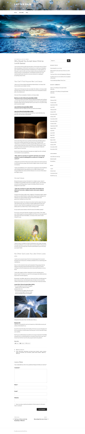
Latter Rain (23, 4)
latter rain (28, 352)
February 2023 (53, 100)
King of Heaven (20, 352)
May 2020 (52, 135)
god (17, 351)
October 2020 (53, 123)
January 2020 (53, 144)
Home (15, 12)
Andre (27, 59)
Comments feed (53, 173)
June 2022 (52, 107)
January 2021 (53, 116)
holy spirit (36, 351)
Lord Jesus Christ (36, 352)
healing (21, 351)
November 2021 (53, 114)
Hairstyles (52, 91)
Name (16, 384)
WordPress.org (53, 175)
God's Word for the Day (55, 156)
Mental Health (20, 349)
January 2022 (53, 111)
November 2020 (53, 121)
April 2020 (52, 137)
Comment (17, 367)
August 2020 (53, 128)
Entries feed (53, 170)
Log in (51, 168)
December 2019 (53, 146)
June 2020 (52, 132)
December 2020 (53, 118)
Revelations (52, 161)
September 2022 (53, 104)
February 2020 (53, 142)
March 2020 (52, 139)
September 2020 (54, 125)
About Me (21, 12)
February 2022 (53, 109)
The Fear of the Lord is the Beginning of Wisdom (60, 74)
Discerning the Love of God (56, 68)
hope (41, 351)
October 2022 (53, 102)
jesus (44, 351)
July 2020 (52, 130)
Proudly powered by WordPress (20, 431)
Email (16, 391)
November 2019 (53, 149)
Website (16, 397)
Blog (27, 12)
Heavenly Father (28, 351)
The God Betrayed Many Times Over (57, 80)
